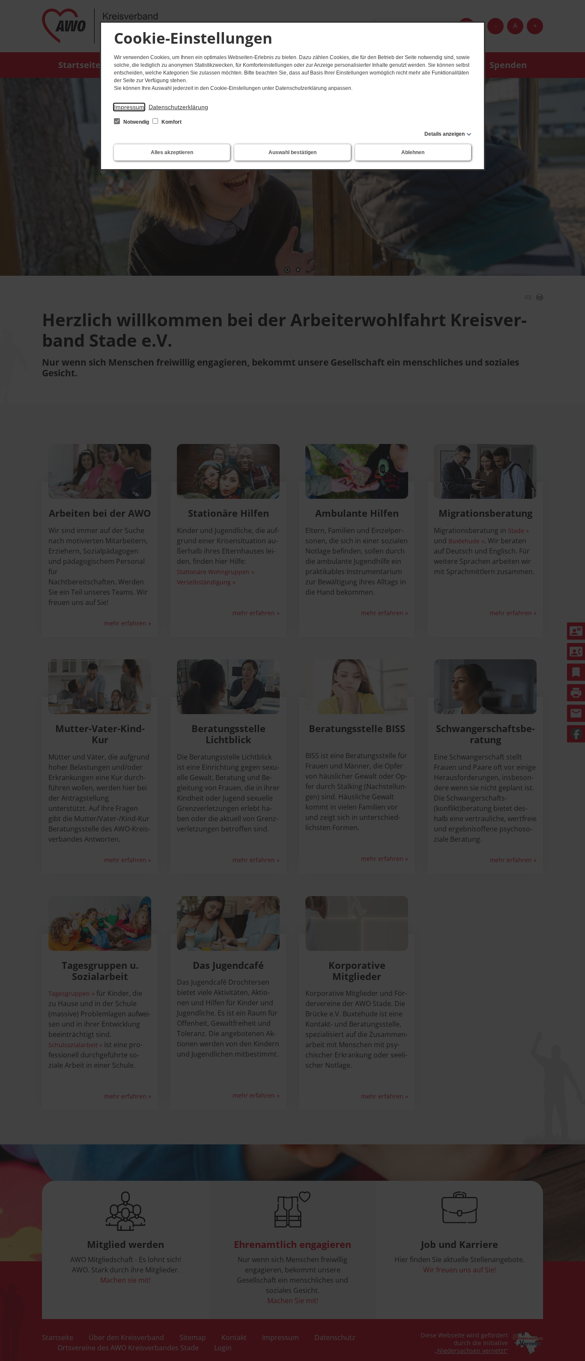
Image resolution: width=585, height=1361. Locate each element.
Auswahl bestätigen (292, 152)
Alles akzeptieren (172, 152)
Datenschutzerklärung (178, 107)
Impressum (129, 107)
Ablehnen (412, 152)
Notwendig (136, 122)
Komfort (171, 122)
